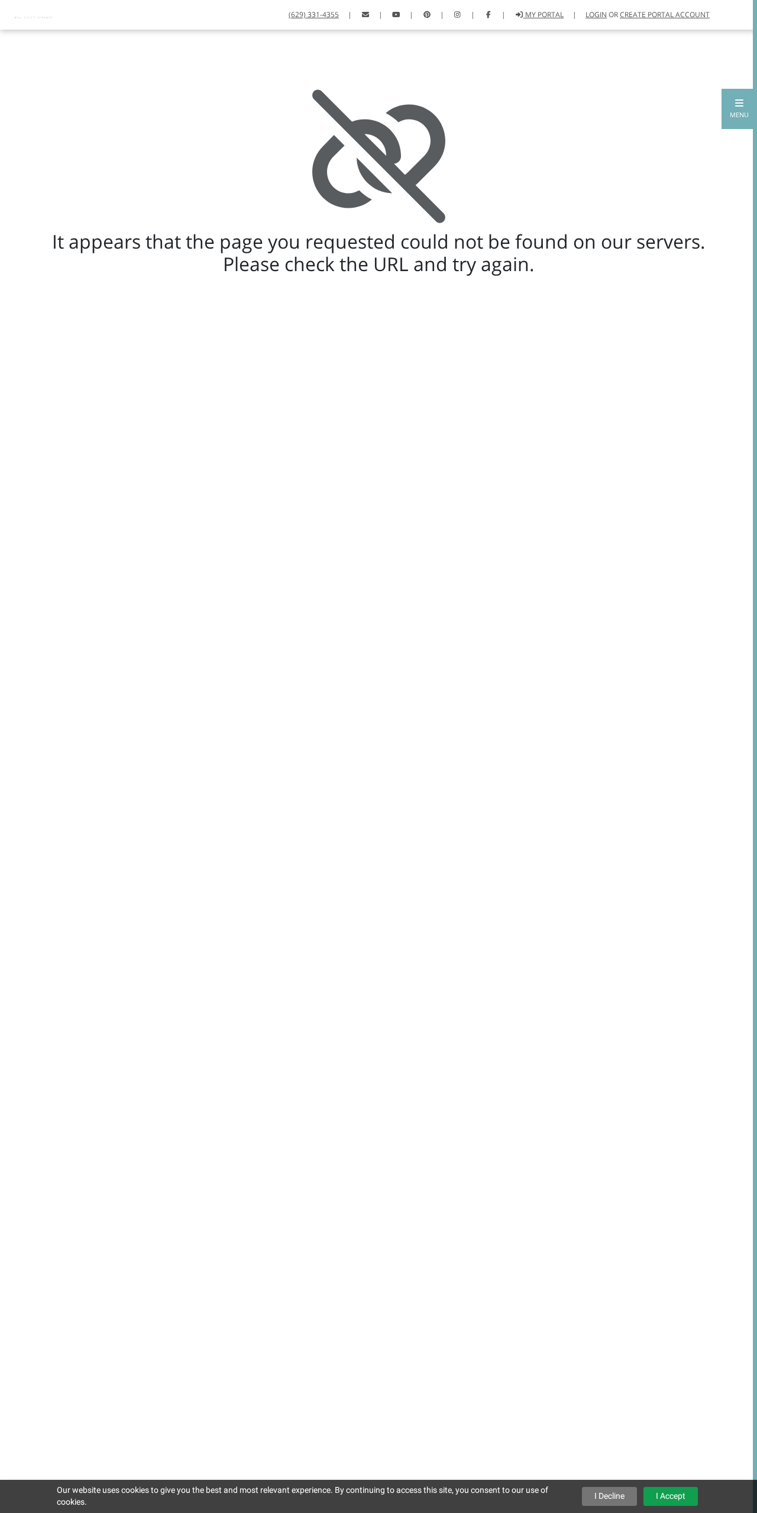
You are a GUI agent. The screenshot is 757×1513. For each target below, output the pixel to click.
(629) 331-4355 (314, 14)
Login (596, 14)
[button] (739, 109)
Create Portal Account (665, 14)
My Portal (543, 14)
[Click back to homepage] (35, 13)
